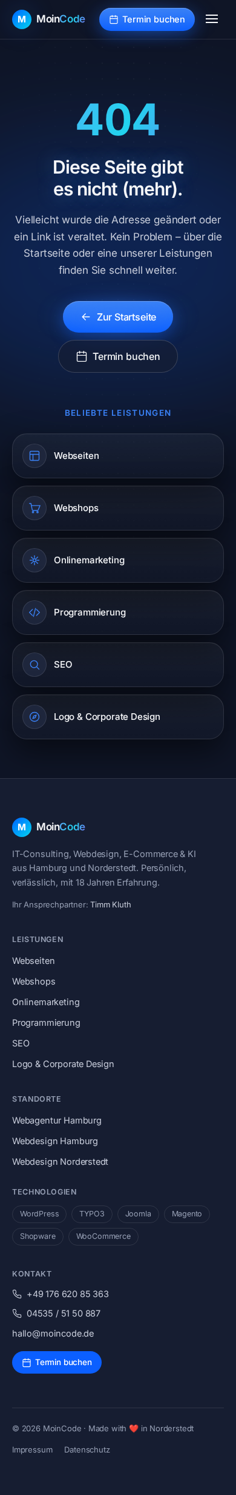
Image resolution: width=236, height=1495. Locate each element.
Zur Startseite (127, 317)
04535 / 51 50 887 (63, 1313)
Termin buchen (153, 19)
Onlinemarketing (45, 1002)
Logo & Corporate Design (63, 1064)
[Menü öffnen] (212, 19)
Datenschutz (87, 1449)
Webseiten (33, 960)
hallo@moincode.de (53, 1333)
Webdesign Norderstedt (60, 1161)
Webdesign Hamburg (55, 1141)
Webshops (34, 981)
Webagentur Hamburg (57, 1120)
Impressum (32, 1449)
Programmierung (46, 1022)
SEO (20, 1043)
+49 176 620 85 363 (68, 1294)
